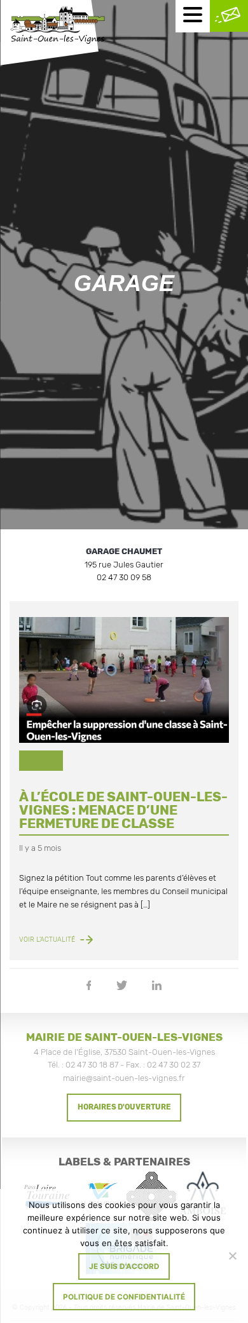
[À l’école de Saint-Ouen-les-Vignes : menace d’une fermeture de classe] (124, 680)
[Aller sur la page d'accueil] (57, 26)
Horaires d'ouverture (124, 1106)
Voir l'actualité (48, 940)
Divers (41, 760)
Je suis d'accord (124, 1266)
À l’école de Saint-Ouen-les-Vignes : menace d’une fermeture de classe (123, 810)
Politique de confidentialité (124, 1296)
